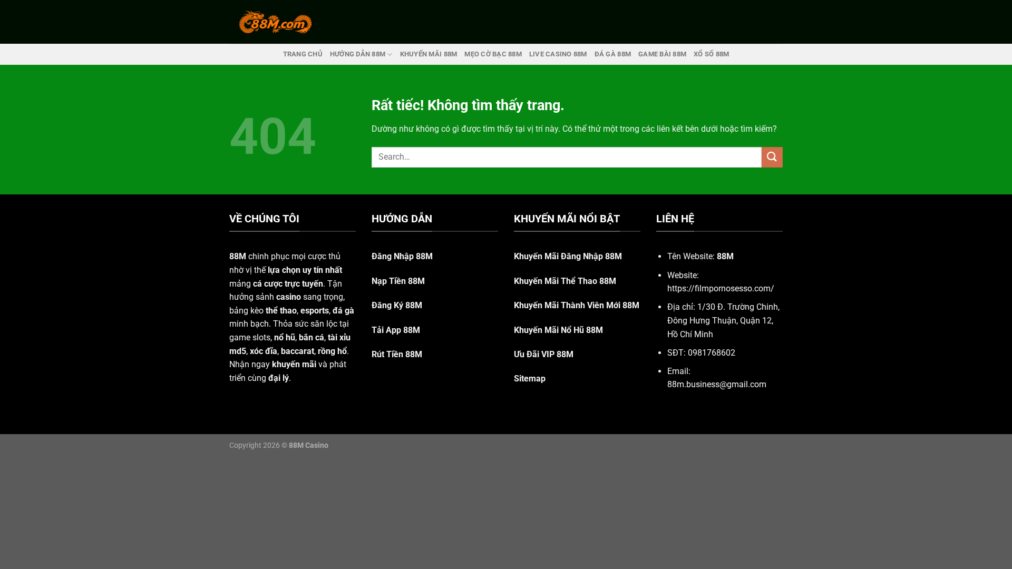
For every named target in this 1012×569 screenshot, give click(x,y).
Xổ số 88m (711, 54)
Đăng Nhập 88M (402, 256)
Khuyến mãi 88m (429, 54)
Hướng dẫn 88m (357, 54)
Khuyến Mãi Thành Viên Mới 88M (576, 305)
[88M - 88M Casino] (275, 21)
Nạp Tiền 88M (398, 281)
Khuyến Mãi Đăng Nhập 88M (568, 256)
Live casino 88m (558, 54)
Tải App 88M (396, 330)
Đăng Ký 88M (397, 305)
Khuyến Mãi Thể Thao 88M (565, 281)
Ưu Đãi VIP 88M (543, 354)
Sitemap (530, 379)
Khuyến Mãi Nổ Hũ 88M (558, 330)
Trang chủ (303, 54)
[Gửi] (772, 157)
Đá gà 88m (613, 54)
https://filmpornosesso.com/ (720, 288)
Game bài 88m (662, 54)
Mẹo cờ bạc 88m (493, 54)
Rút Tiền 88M (397, 354)
